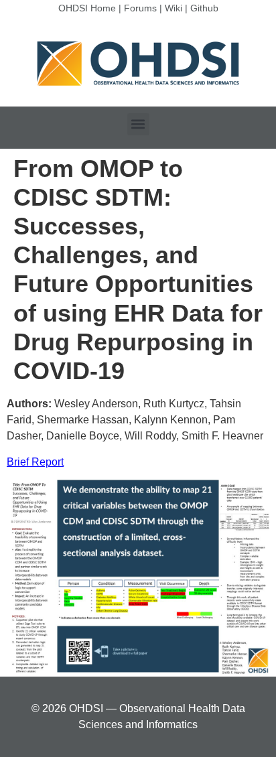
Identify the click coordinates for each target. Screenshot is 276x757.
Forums (140, 8)
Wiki (173, 8)
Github (204, 8)
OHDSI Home (87, 8)
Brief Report (35, 462)
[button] (138, 124)
